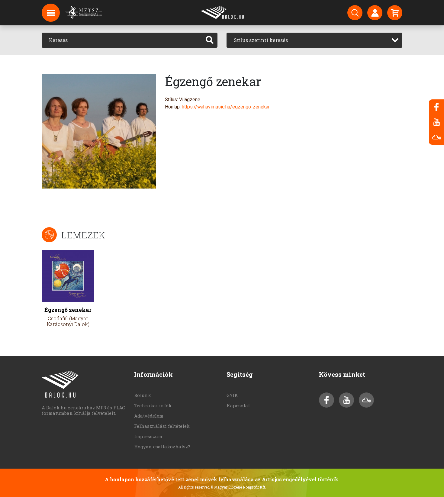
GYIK (232, 395)
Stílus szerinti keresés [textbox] (261, 40)
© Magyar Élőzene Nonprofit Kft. (238, 487)
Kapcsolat (238, 405)
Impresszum (148, 436)
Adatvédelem (148, 416)
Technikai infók (153, 405)
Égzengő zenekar (68, 309)
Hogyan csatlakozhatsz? (162, 447)
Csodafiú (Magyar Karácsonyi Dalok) (68, 321)
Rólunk (142, 395)
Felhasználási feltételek (162, 426)
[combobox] (314, 40)
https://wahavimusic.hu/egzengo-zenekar (226, 107)
